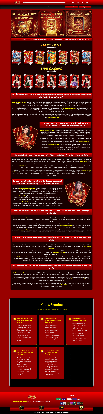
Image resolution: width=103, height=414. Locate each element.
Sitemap (71, 395)
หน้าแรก (26, 7)
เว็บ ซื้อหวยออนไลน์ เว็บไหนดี (19, 102)
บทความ (42, 7)
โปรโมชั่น (32, 7)
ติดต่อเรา (48, 7)
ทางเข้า (37, 7)
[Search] (65, 2)
